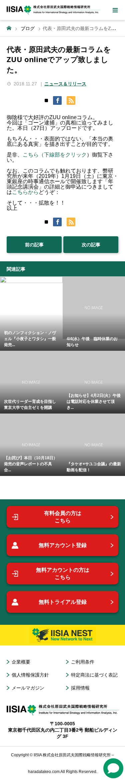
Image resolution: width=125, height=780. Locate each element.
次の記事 (91, 244)
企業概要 (21, 662)
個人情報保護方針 (30, 675)
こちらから (25, 192)
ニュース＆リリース (65, 83)
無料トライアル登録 (63, 602)
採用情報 (80, 688)
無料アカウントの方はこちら (62, 573)
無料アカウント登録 (63, 545)
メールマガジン (28, 688)
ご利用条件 (82, 662)
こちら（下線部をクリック (55, 155)
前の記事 (34, 244)
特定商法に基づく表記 (94, 675)
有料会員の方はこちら (62, 516)
